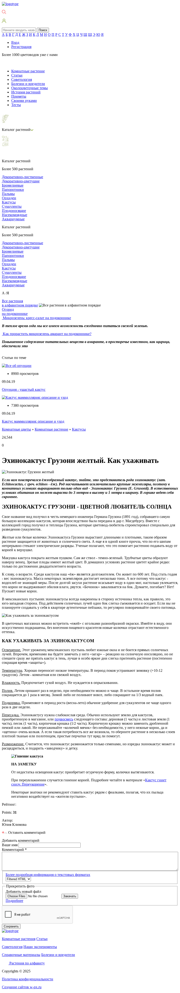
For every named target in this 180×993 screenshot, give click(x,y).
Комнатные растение (28, 71)
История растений (26, 92)
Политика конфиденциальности (27, 979)
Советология (21, 79)
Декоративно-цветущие (21, 181)
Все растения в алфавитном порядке (20, 303)
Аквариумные (13, 219)
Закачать (69, 896)
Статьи (16, 75)
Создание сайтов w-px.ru (21, 987)
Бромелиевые (12, 185)
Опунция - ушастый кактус (23, 389)
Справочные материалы (21, 955)
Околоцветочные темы (29, 88)
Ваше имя (10, 845)
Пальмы (8, 194)
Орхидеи (9, 198)
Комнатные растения (18, 939)
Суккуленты (12, 206)
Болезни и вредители (28, 84)
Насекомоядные (14, 215)
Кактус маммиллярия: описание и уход (33, 421)
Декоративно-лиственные (22, 177)
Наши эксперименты (40, 947)
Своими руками (24, 101)
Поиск (43, 30)
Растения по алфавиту (27, 963)
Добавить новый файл (23, 891)
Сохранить (11, 926)
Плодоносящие (14, 211)
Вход (15, 42)
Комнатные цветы (16, 429)
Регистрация (21, 47)
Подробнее (14, 901)
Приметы (18, 96)
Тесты (16, 105)
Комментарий (14, 850)
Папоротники (13, 190)
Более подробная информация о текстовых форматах (48, 875)
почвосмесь (64, 719)
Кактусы (9, 202)
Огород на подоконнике (15, 311)
